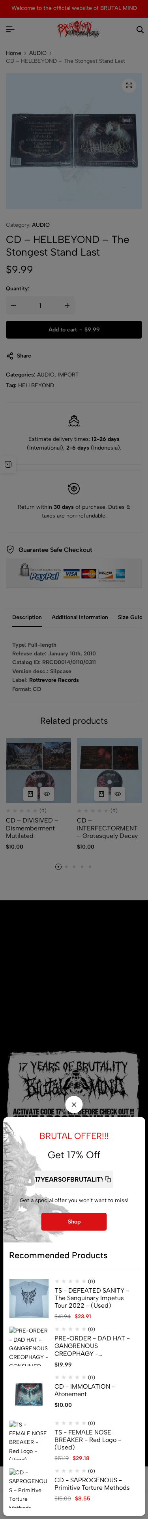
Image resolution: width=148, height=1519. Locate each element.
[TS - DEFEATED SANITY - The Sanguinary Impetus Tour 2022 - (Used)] (29, 1298)
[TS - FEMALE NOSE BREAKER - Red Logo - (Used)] (29, 1440)
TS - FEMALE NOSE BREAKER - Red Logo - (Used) (87, 1440)
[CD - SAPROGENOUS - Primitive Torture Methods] (29, 1488)
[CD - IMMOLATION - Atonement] (29, 1394)
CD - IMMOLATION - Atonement (84, 1390)
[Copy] (108, 1179)
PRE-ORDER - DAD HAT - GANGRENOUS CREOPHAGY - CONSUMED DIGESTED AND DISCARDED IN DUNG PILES (93, 1346)
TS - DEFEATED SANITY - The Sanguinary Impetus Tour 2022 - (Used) (91, 1298)
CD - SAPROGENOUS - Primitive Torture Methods (92, 1483)
